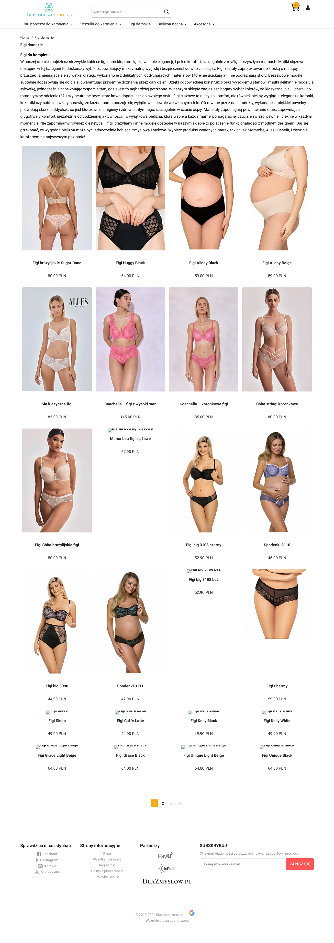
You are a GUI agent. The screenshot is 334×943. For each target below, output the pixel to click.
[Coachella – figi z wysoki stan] (130, 342)
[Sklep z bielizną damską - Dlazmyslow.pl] (167, 885)
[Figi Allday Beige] (277, 201)
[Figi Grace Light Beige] (57, 747)
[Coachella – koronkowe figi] (203, 342)
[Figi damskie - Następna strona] (171, 803)
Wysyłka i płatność (107, 859)
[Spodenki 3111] (130, 624)
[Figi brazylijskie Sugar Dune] (57, 201)
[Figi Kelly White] (277, 712)
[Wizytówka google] (194, 915)
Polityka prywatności (107, 871)
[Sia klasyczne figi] (57, 342)
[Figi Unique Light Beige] (203, 747)
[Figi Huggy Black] (130, 201)
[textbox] (131, 12)
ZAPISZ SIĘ (299, 864)
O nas (107, 853)
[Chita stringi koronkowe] (277, 342)
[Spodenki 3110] (277, 484)
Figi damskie (140, 24)
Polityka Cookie (107, 877)
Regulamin (107, 865)
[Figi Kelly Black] (203, 712)
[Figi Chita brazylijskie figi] (57, 484)
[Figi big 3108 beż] (203, 571)
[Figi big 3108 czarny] (203, 484)
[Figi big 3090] (57, 624)
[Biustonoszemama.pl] (50, 10)
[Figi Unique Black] (277, 747)
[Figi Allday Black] (203, 201)
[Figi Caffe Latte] (130, 712)
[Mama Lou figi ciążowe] (130, 430)
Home (24, 37)
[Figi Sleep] (57, 712)
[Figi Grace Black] (130, 747)
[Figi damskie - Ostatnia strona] (179, 803)
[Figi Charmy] (277, 624)
